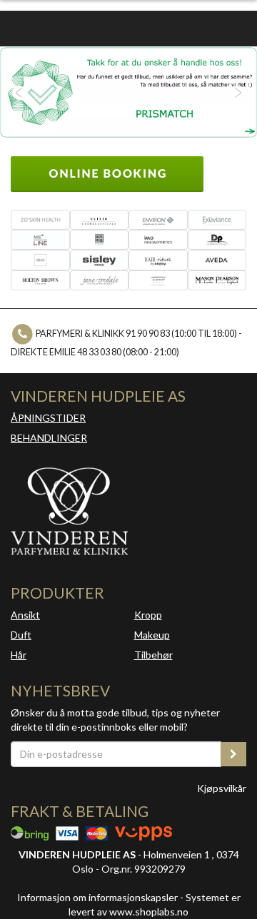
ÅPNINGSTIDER (48, 418)
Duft (21, 635)
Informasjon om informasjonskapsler (97, 897)
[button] (19, 92)
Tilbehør (153, 655)
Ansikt (25, 615)
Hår (18, 655)
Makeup (152, 635)
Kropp (148, 615)
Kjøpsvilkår (221, 788)
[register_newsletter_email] (233, 754)
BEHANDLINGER (49, 438)
